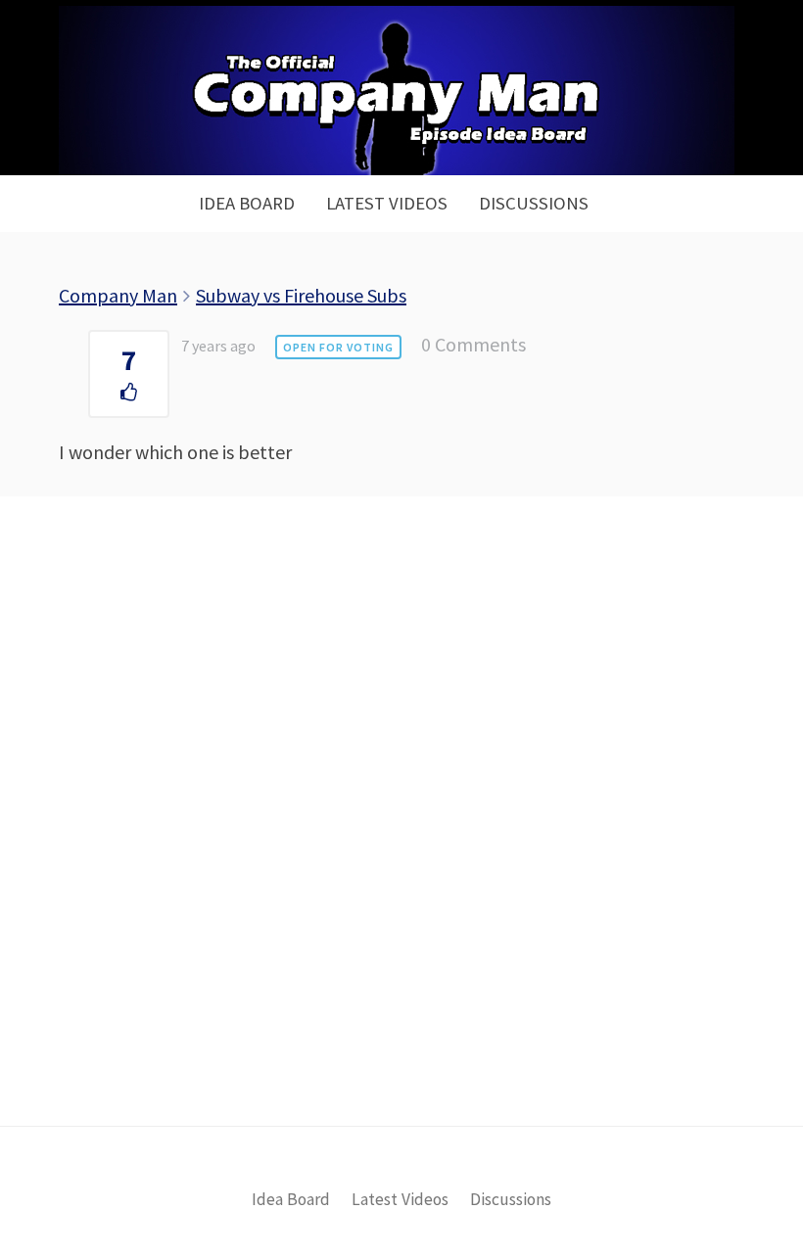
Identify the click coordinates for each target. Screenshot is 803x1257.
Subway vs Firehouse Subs (301, 295)
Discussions (534, 203)
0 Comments (473, 344)
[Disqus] (401, 844)
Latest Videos (387, 203)
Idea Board (247, 203)
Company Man (118, 295)
